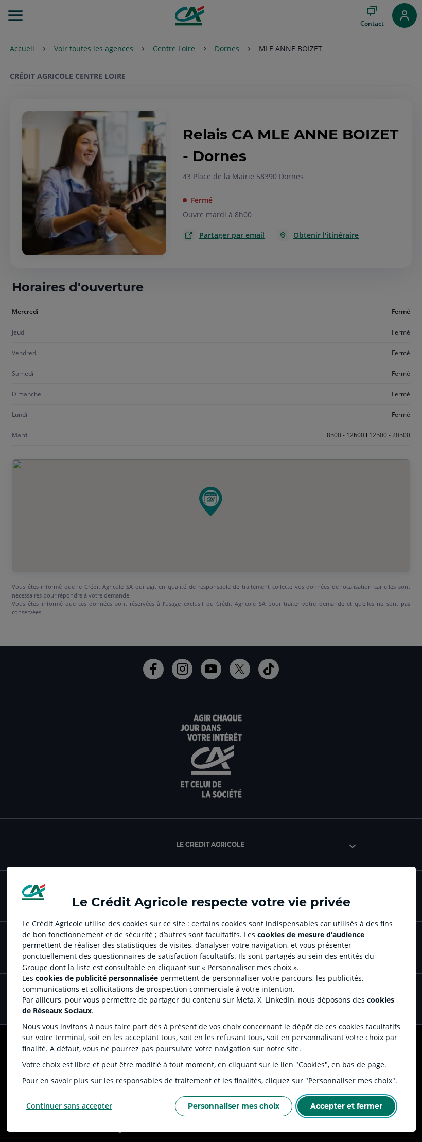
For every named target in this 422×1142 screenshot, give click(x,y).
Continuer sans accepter (69, 1106)
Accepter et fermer (346, 1106)
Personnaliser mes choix (233, 1106)
